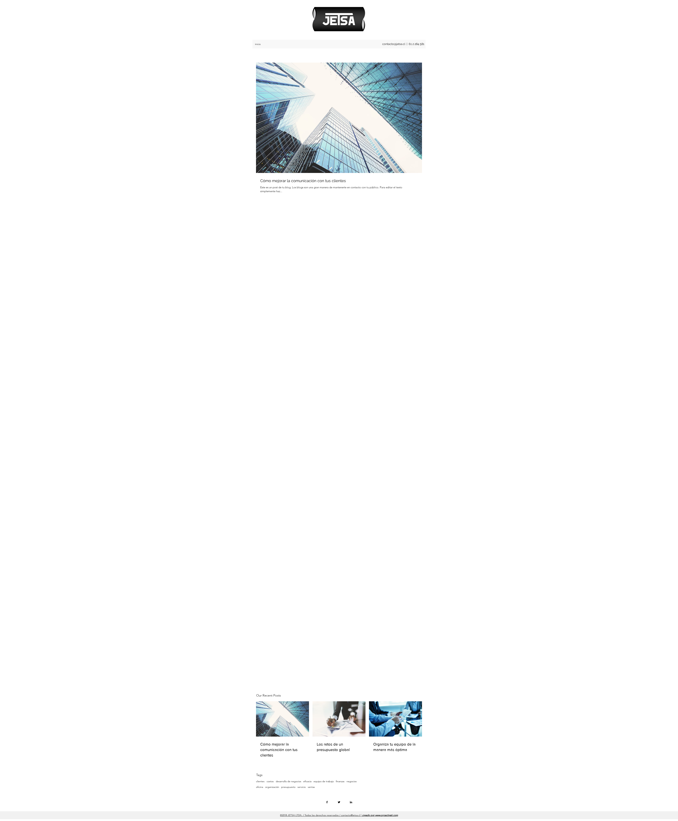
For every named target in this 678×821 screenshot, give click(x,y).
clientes (260, 781)
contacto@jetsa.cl (393, 44)
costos (270, 781)
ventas (311, 787)
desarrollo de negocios (288, 781)
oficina (259, 787)
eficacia (307, 781)
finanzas (340, 781)
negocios (352, 781)
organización (272, 787)
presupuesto (288, 787)
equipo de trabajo (324, 781)
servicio (302, 787)
